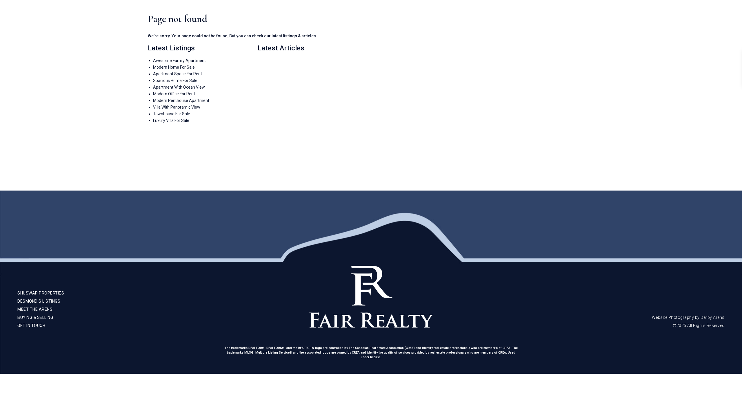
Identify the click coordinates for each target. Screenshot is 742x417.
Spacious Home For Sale (175, 80)
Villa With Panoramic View (176, 107)
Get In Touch (696, 17)
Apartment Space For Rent (177, 74)
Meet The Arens (614, 17)
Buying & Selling (656, 17)
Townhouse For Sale (171, 113)
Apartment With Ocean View (179, 87)
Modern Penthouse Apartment (181, 100)
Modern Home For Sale (174, 67)
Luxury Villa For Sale (171, 120)
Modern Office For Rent (174, 94)
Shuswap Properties (567, 17)
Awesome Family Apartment (179, 60)
